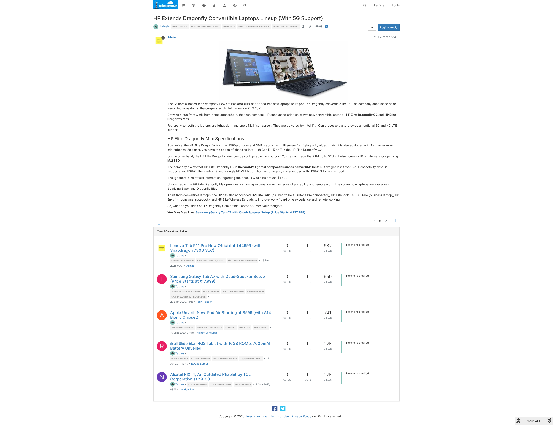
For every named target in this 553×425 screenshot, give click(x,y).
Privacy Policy (301, 416)
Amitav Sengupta (207, 332)
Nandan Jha (186, 389)
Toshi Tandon (204, 301)
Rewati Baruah (200, 363)
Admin (171, 37)
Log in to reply (388, 27)
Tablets (164, 26)
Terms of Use (279, 416)
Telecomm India (256, 416)
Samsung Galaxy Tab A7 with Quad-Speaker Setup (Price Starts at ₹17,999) (250, 212)
